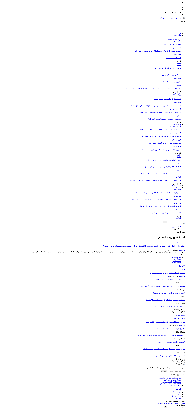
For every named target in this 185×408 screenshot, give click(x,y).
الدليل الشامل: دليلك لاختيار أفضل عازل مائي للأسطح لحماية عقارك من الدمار (156, 199)
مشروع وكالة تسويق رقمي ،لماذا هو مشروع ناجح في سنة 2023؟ (160, 112)
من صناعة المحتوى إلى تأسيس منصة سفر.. (167, 68)
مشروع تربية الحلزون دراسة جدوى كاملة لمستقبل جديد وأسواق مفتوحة (162, 286)
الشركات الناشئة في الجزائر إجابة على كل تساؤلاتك (169, 293)
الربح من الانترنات (175, 109)
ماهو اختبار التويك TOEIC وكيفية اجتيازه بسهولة (170, 306)
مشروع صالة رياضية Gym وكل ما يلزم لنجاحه (170, 279)
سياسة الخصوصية (179, 403)
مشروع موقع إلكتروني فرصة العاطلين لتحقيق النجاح (164, 143)
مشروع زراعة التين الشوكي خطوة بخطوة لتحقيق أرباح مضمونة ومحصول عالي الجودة (144, 246)
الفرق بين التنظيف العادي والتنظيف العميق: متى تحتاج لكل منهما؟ (160, 206)
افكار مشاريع (177, 35)
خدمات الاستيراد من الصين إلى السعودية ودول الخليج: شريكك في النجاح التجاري (156, 105)
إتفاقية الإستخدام (167, 403)
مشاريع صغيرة (172, 39)
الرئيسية (178, 33)
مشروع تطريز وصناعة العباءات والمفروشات (171, 328)
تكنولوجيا (178, 116)
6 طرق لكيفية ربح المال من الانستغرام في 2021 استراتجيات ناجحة (160, 136)
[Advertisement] (150, 26)
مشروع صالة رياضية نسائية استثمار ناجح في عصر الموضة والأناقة (164, 349)
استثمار (178, 63)
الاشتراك (163, 371)
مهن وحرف (177, 187)
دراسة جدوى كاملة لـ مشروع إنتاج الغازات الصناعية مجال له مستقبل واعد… (161, 335)
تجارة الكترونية (176, 93)
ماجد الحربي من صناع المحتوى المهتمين (168, 75)
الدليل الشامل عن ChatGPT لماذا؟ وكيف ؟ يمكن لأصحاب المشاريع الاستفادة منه (155, 180)
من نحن (158, 403)
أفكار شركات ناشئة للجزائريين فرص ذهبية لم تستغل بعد (167, 273)
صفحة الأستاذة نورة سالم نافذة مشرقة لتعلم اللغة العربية (163, 160)
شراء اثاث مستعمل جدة (173, 58)
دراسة (179, 155)
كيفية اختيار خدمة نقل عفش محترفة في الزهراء (166, 213)
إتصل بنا (178, 14)
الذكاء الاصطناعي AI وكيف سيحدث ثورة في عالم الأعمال (163, 167)
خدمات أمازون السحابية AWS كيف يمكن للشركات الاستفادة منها (160, 173)
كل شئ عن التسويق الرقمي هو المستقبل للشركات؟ (164, 119)
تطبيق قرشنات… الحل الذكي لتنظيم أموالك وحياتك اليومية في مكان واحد (158, 51)
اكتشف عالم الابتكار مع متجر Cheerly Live (167, 99)
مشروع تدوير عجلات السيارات (171, 82)
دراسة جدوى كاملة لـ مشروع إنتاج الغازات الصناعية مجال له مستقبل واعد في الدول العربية (152, 88)
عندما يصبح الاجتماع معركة (172, 44)
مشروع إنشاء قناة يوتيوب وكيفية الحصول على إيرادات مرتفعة (161, 150)
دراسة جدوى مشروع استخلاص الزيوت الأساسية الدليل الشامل (165, 300)
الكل (175, 37)
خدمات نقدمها (176, 185)
